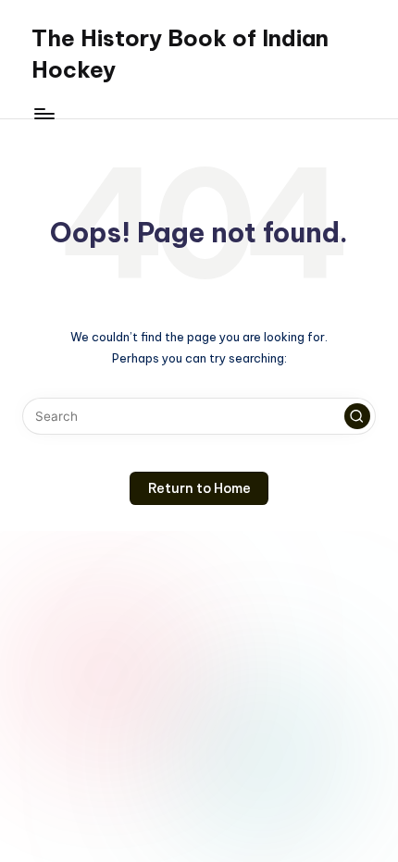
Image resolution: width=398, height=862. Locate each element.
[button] (357, 416)
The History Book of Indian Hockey (180, 53)
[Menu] (43, 113)
